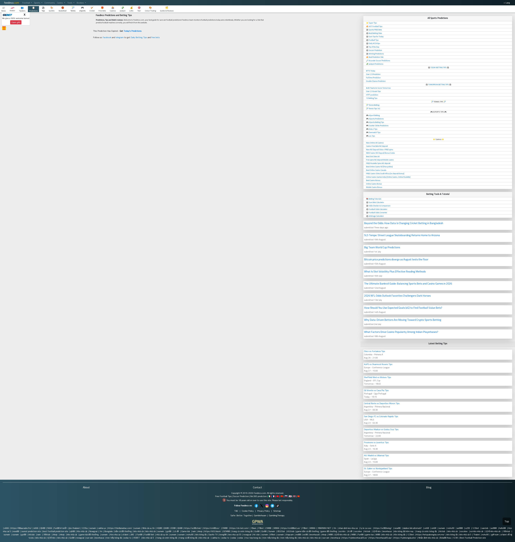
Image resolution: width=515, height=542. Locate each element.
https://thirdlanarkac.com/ (120, 528)
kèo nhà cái (139, 531)
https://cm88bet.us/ (290, 528)
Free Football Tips (223, 496)
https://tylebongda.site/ (405, 538)
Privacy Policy (263, 511)
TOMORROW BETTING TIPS (438, 84)
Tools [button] (70, 3)
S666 (49, 528)
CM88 (225, 528)
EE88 (173, 528)
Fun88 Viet (149, 534)
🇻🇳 (298, 496)
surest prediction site (31, 531)
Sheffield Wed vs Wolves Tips (377, 377)
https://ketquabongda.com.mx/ (430, 534)
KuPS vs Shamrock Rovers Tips (378, 364)
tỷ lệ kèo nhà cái (493, 531)
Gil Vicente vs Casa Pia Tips (376, 390)
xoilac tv (127, 538)
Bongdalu (108, 531)
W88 (378, 534)
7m (335, 528)
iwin (194, 531)
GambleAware (260, 515)
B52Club (281, 531)
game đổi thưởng (329, 531)
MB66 (276, 528)
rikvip (200, 531)
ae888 (460, 528)
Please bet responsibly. (282, 500)
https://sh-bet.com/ (239, 528)
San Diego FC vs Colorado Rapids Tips (381, 416)
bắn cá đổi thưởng (123, 531)
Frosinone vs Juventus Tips (376, 442)
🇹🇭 (294, 496)
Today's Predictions (132, 31)
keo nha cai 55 (235, 534)
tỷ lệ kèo (377, 531)
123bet (476, 528)
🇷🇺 (286, 496)
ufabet (125, 534)
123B (455, 538)
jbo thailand (74, 528)
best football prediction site (55, 531)
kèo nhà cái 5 (465, 534)
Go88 (257, 531)
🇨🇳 (282, 496)
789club (507, 531)
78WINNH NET (324, 528)
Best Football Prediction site (473, 538)
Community (50, 3)
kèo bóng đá (201, 534)
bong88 (223, 534)
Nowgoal (93, 531)
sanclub (485, 528)
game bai (369, 534)
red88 (298, 534)
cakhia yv (102, 528)
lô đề (350, 531)
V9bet (272, 534)
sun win (89, 538)
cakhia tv (216, 538)
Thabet (476, 534)
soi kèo (342, 531)
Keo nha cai (115, 534)
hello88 (502, 528)
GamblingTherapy (276, 515)
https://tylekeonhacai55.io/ (354, 538)
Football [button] (26, 3)
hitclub (367, 531)
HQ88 (159, 528)
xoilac (233, 538)
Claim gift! (15, 22)
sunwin (93, 528)
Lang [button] (507, 3)
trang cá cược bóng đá (242, 531)
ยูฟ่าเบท (495, 534)
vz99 (467, 528)
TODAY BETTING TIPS (439, 67)
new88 (397, 528)
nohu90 (451, 528)
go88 (169, 531)
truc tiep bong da (253, 538)
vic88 (305, 534)
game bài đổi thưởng (89, 534)
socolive (358, 531)
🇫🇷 (273, 496)
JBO (133, 534)
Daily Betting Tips (139, 37)
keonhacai (387, 531)
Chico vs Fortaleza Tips (374, 351)
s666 (6, 528)
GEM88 (226, 531)
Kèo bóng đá (399, 534)
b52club (290, 531)
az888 (494, 528)
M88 (330, 534)
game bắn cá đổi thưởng (307, 531)
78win (253, 528)
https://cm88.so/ (212, 528)
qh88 (72, 531)
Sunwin (271, 531)
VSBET (136, 538)
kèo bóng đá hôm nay (404, 531)
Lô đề (176, 531)
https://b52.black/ (212, 531)
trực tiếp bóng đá (114, 538)
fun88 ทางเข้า (60, 528)
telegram (119, 37)
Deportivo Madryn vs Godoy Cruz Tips (381, 429)
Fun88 (139, 534)
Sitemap (277, 511)
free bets (155, 37)
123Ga (85, 528)
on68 (426, 528)
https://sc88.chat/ (193, 528)
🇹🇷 (277, 496)
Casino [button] (60, 3)
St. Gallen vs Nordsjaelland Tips (378, 468)
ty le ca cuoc (366, 528)
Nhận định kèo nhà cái (428, 538)
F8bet (261, 528)
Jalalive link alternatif (412, 528)
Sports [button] (37, 3)
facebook (107, 37)
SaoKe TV (213, 534)
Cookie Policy (248, 511)
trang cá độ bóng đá (188, 538)
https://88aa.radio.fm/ (21, 528)
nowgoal (247, 534)
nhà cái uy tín (162, 534)
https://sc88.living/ (383, 528)
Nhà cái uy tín (148, 528)
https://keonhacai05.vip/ (380, 538)
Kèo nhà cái (82, 531)
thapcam (290, 534)
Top (507, 521)
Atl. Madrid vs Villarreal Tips (376, 455)
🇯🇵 (290, 496)
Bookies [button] (80, 3)
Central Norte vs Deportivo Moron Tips (382, 403)
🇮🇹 (269, 496)
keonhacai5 (315, 534)
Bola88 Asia (445, 538)
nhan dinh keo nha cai (348, 528)
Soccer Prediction (241, 496)
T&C (236, 511)
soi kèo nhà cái (477, 531)
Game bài (185, 531)
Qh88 (42, 528)
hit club (256, 534)
